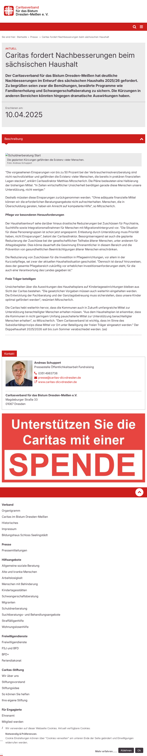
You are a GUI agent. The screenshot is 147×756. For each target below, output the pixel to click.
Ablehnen (126, 750)
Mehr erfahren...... (106, 751)
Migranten (8, 602)
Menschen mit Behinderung (20, 584)
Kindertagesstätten (14, 590)
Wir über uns (10, 676)
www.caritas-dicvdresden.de (57, 382)
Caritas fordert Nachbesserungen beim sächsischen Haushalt (75, 36)
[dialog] (75, 740)
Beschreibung (13, 139)
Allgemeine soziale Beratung (20, 565)
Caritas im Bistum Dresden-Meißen (25, 516)
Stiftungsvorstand (13, 682)
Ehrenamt (8, 715)
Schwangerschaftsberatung (20, 596)
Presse (34, 36)
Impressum (9, 529)
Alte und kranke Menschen (19, 572)
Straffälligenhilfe (13, 620)
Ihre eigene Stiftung (14, 700)
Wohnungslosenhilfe (15, 627)
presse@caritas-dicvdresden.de (59, 377)
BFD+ (5, 654)
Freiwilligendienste (14, 642)
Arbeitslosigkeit (12, 578)
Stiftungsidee (10, 688)
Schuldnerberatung (14, 608)
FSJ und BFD (10, 648)
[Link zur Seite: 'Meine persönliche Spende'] (73, 447)
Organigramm (11, 510)
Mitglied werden (12, 721)
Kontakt (9, 353)
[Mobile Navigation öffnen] (141, 27)
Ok (139, 750)
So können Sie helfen (15, 694)
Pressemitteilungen (14, 550)
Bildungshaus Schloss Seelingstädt (25, 535)
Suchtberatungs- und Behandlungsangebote (31, 614)
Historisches (10, 523)
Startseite (22, 36)
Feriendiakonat (11, 660)
